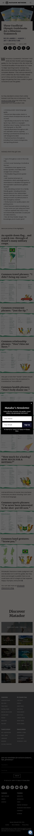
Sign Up (27, 425)
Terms (21, 429)
